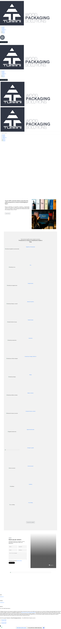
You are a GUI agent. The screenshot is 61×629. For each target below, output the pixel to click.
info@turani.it (2, 596)
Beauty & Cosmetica (30, 301)
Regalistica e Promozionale (30, 246)
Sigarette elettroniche (30, 429)
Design (30, 374)
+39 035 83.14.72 (2, 602)
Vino (30, 265)
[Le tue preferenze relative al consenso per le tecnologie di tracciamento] (2, 627)
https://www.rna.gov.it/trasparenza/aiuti (28, 612)
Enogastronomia (30, 283)
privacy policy (19, 560)
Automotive (30, 338)
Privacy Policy (4, 619)
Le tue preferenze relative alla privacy (35, 627)
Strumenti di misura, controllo (30, 411)
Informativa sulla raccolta (21, 627)
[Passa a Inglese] (3, 32)
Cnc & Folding (30, 502)
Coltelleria (30, 484)
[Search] (0, 40)
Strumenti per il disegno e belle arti (30, 356)
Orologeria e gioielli (30, 447)
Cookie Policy (4, 620)
